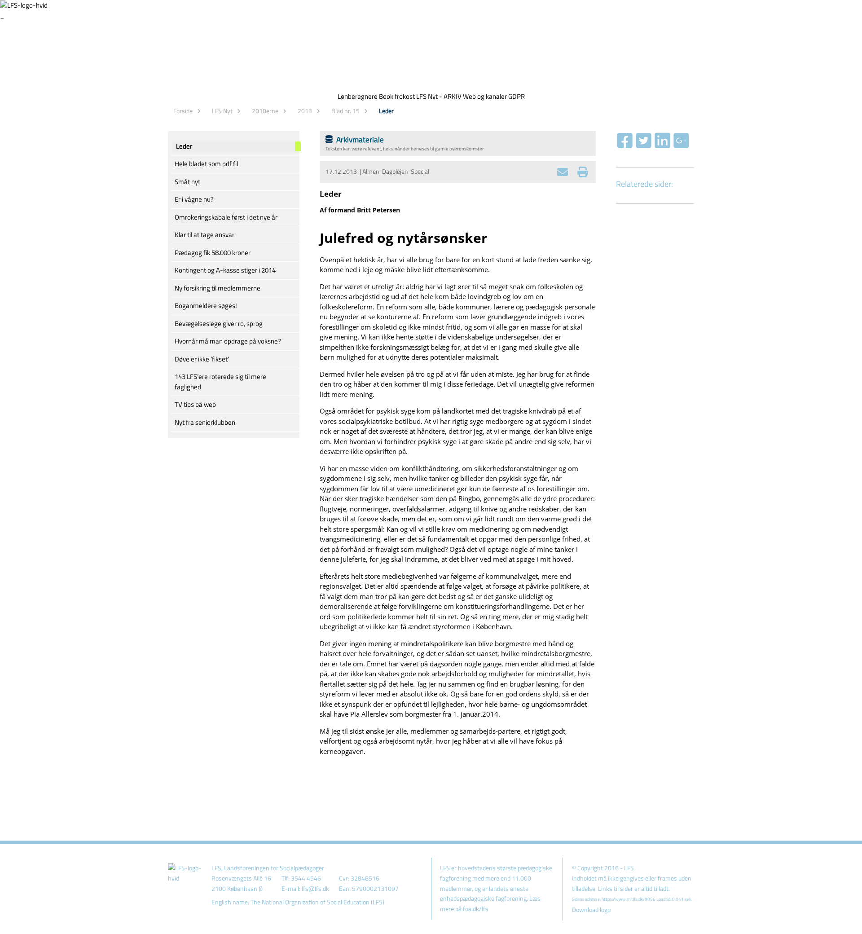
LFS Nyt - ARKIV (439, 96)
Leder (386, 110)
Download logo (591, 909)
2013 (305, 110)
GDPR (516, 96)
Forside (183, 110)
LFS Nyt (222, 110)
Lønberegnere (358, 96)
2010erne (265, 110)
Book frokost (397, 96)
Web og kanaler (485, 96)
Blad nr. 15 (345, 110)
